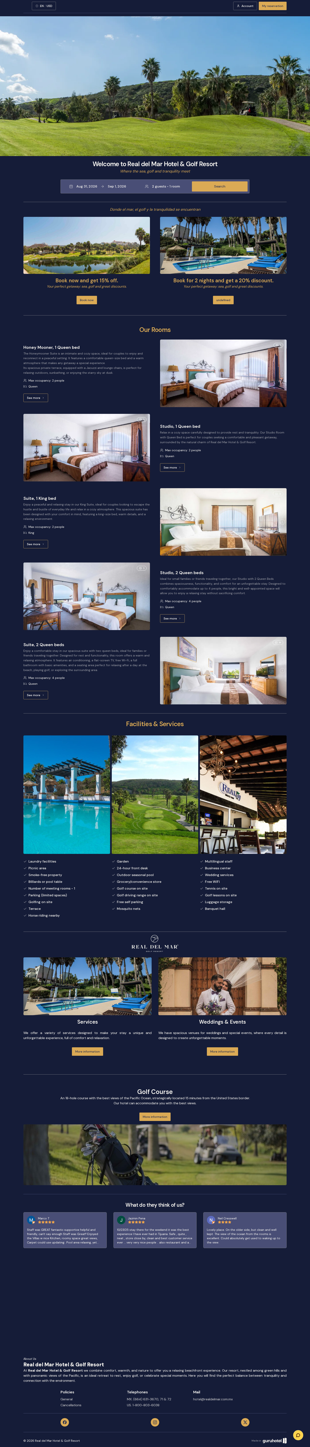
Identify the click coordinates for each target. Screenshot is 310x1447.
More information (87, 1051)
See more (37, 399)
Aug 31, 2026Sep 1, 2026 (101, 186)
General (67, 1399)
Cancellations (71, 1405)
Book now (87, 300)
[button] (155, 186)
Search (219, 186)
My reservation (272, 6)
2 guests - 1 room (166, 186)
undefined (223, 300)
